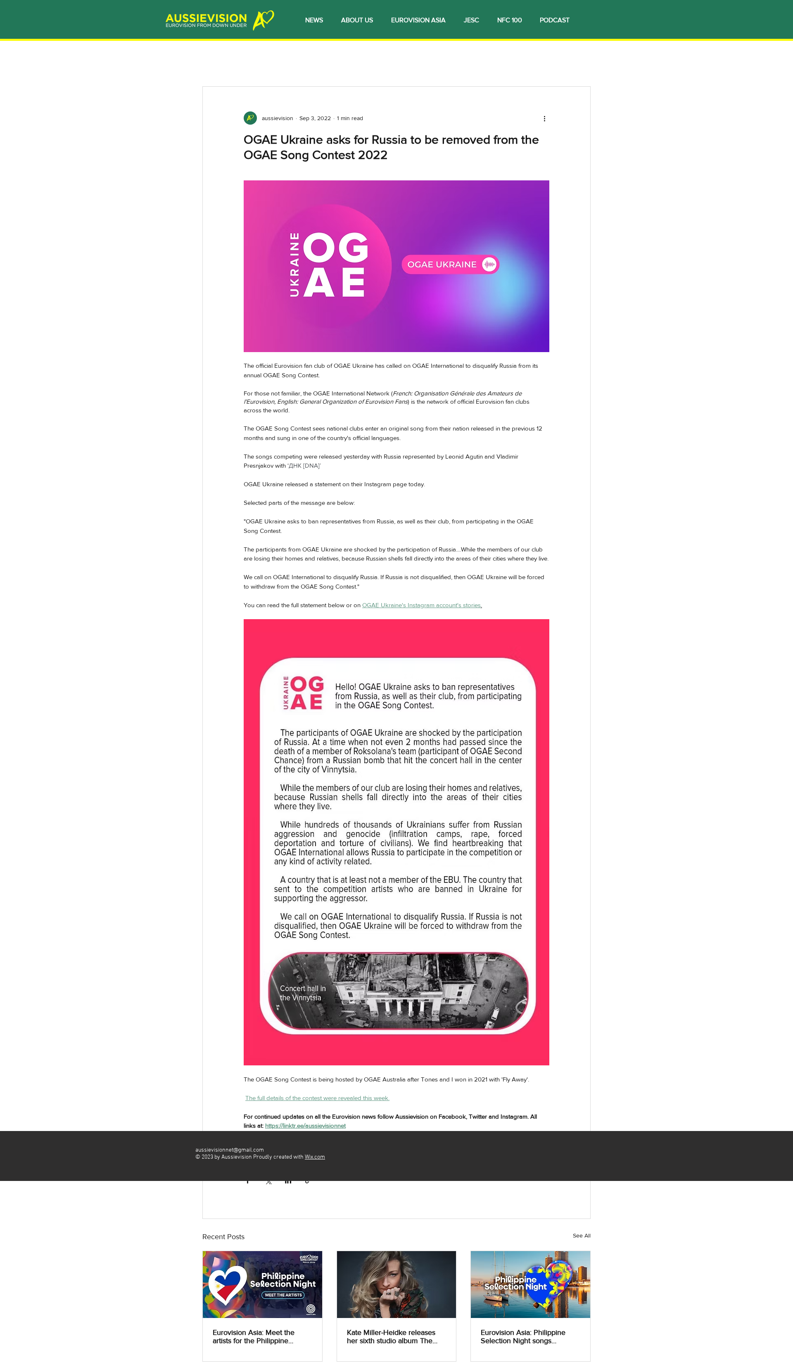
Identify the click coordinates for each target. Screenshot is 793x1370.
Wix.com (315, 1157)
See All (582, 1235)
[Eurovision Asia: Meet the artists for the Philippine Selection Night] (262, 1284)
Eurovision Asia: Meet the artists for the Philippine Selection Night (253, 1336)
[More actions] (544, 118)
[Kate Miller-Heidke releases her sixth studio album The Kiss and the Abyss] (396, 1284)
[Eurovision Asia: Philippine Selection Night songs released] (530, 1284)
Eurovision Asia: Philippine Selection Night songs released (523, 1336)
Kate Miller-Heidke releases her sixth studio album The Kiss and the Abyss (391, 1336)
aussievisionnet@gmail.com (229, 1150)
